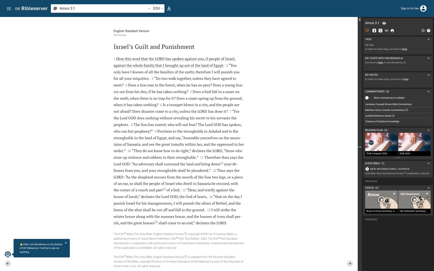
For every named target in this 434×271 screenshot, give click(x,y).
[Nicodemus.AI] (8, 254)
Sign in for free (410, 8)
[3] (156, 222)
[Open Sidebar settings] (423, 30)
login (404, 49)
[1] (221, 163)
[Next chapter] (350, 263)
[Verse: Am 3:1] (384, 23)
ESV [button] (156, 8)
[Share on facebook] (374, 30)
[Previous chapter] (8, 263)
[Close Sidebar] (360, 147)
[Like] (367, 30)
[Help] (428, 30)
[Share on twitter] (380, 30)
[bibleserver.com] (31, 9)
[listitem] (398, 104)
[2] (164, 189)
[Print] (392, 30)
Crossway (122, 35)
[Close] (65, 242)
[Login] (423, 8)
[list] (398, 113)
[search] (103, 8)
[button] (9, 8)
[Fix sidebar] (360, 20)
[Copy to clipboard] (386, 30)
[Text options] (169, 8)
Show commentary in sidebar (389, 97)
